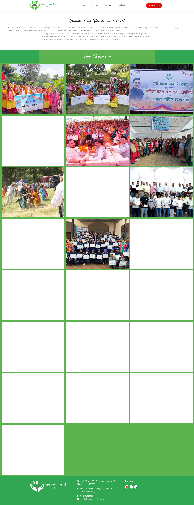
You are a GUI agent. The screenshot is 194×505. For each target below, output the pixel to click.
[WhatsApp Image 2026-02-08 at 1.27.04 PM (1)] (98, 90)
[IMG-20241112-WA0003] (34, 244)
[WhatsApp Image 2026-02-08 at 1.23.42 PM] (34, 141)
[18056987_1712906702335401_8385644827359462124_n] (34, 347)
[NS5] (34, 450)
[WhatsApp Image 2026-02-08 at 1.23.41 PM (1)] (98, 141)
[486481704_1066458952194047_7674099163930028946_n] (98, 347)
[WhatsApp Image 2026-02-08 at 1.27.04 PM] (34, 90)
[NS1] (34, 399)
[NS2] (98, 399)
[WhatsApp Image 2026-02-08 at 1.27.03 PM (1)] (34, 193)
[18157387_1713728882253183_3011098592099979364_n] (98, 296)
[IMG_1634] (34, 296)
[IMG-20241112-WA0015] (98, 244)
